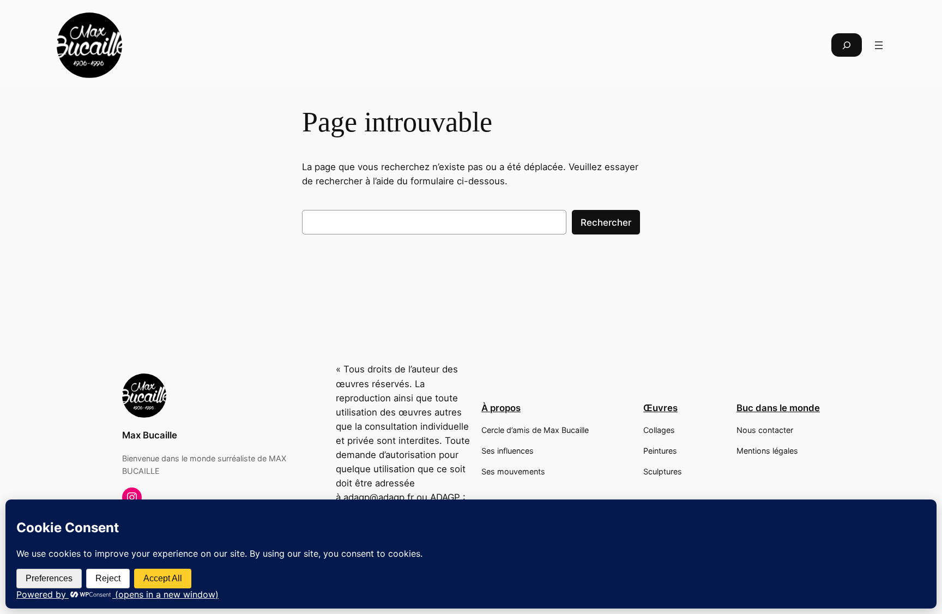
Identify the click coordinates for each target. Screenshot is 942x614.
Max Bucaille (149, 435)
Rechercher (606, 222)
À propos (501, 407)
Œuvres (660, 407)
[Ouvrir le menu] (878, 45)
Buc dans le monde (778, 407)
